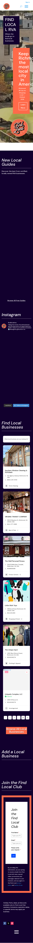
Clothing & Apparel (14, 663)
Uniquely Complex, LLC (13, 694)
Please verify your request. (16, 849)
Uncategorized (13, 708)
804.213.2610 (11, 613)
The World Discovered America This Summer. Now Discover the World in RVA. (15, 280)
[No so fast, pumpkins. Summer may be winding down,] (16, 394)
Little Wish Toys (11, 605)
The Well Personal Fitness (15, 561)
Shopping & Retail (14, 619)
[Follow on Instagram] (12, 923)
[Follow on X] (8, 923)
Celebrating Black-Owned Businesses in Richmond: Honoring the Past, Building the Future (15, 204)
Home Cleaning (13, 486)
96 (23, 717)
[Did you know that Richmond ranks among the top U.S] (16, 358)
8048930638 (11, 568)
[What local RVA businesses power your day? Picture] (16, 340)
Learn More (23, 106)
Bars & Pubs (12, 530)
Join (13, 856)
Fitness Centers (13, 574)
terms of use (18, 885)
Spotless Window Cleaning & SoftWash (16, 471)
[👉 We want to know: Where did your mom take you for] (16, 376)
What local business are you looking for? (16, 439)
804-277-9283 (12, 524)
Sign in (28, 2)
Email (13, 840)
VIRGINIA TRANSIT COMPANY (16, 517)
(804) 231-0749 (12, 480)
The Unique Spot (11, 650)
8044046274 (11, 657)
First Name (15, 832)
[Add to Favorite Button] (26, 448)
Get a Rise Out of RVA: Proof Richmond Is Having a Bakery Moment (13, 242)
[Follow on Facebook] (4, 923)
